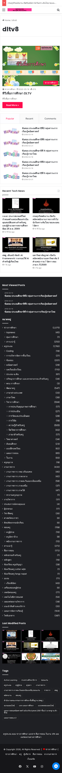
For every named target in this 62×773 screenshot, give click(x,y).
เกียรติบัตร (11, 583)
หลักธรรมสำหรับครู (12, 555)
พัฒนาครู (10, 388)
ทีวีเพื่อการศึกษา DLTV (16, 93)
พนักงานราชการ (14, 541)
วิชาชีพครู (8, 513)
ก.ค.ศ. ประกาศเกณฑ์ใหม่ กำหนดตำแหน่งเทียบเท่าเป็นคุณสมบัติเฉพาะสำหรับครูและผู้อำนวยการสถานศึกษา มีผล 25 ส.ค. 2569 (15, 222)
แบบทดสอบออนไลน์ (46, 705)
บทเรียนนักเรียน (13, 369)
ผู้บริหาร (27, 754)
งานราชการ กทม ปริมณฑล (19, 471)
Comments (50, 118)
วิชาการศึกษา (12, 402)
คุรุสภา (29, 685)
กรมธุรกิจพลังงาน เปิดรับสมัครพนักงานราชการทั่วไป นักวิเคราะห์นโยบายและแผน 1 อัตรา (46, 221)
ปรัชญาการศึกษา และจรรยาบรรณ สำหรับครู (27, 379)
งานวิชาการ (9, 499)
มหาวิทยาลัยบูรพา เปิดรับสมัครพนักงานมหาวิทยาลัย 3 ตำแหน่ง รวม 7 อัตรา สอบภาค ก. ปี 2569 (46, 260)
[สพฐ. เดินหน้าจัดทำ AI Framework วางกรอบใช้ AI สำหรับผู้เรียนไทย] (15, 244)
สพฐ (56, 690)
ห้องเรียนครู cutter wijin (15, 569)
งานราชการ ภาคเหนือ (16, 485)
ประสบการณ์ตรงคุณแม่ (14, 504)
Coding (10, 351)
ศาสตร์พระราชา (11, 518)
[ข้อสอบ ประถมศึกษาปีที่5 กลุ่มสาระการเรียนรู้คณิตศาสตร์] (11, 142)
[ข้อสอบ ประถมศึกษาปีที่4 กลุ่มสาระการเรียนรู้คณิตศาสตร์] (11, 164)
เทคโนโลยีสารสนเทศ (13, 597)
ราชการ (47, 690)
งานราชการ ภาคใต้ (15, 490)
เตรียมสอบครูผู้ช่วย (12, 587)
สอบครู (7, 527)
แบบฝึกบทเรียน (13, 448)
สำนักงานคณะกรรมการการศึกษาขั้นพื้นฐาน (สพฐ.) (23, 700)
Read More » (12, 105)
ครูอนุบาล (8, 462)
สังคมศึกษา (11, 444)
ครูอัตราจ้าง (12, 536)
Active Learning (10, 680)
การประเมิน (14, 411)
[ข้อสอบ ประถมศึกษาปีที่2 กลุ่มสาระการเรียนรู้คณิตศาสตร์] (11, 131)
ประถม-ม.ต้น (12, 374)
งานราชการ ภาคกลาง (16, 476)
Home (7, 20)
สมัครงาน (7, 695)
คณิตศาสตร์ (12, 365)
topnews (10, 332)
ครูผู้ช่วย (10, 532)
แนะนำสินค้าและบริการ (14, 606)
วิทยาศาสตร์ (12, 439)
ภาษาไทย (10, 397)
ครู (20, 754)
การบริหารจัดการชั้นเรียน (18, 355)
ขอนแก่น (44, 680)
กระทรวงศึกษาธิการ (29, 680)
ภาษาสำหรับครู (16, 434)
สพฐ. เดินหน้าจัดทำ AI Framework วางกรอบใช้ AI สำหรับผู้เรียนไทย (15, 258)
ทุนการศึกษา (12, 337)
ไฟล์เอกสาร (9, 615)
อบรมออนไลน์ (9, 705)
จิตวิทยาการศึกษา (17, 429)
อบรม (6, 578)
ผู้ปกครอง (8, 509)
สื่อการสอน (9, 550)
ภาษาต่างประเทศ (14, 392)
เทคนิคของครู (10, 592)
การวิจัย (12, 420)
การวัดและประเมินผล (19, 416)
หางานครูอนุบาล (14, 495)
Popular (10, 118)
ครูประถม (8, 346)
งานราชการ (9, 467)
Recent (29, 118)
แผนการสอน (12, 453)
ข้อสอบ (9, 360)
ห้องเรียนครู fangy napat (15, 574)
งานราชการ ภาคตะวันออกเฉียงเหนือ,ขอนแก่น (22, 690)
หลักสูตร (7, 560)
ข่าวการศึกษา (10, 89)
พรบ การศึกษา (13, 383)
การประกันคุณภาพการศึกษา (22, 406)
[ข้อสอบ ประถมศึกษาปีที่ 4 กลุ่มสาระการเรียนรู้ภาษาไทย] (11, 153)
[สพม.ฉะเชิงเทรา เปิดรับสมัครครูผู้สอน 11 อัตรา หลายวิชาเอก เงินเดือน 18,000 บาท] (31, 658)
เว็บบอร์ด (31, 759)
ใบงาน (9, 457)
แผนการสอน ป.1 (10, 718)
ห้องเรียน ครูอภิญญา (13, 564)
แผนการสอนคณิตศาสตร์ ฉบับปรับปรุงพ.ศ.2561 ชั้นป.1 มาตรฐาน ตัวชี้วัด (30, 711)
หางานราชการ (50, 754)
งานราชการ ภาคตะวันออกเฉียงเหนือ (23, 481)
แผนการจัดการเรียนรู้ (13, 611)
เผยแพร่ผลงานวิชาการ (14, 601)
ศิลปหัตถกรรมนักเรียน (13, 522)
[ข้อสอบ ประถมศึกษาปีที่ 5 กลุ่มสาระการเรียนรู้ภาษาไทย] (11, 176)
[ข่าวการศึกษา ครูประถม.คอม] (20, 9)
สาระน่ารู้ (10, 341)
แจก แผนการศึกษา (26, 705)
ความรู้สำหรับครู (17, 425)
